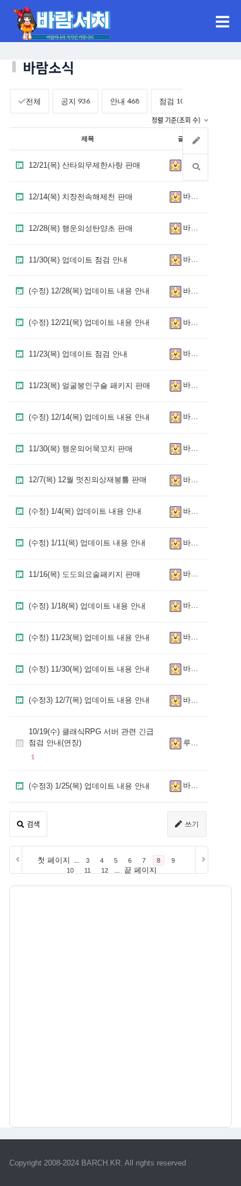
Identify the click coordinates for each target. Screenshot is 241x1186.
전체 (33, 101)
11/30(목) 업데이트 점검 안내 (78, 259)
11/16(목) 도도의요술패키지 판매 (84, 574)
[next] (201, 859)
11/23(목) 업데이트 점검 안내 (78, 354)
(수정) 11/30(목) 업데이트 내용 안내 (89, 669)
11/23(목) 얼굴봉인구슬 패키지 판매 (89, 385)
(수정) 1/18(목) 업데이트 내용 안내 (87, 605)
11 (87, 870)
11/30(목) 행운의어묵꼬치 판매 (81, 448)
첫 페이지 (53, 860)
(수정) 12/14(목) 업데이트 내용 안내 (89, 417)
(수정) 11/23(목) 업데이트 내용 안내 (89, 637)
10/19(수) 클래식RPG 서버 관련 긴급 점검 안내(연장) (91, 737)
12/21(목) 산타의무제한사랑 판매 (84, 165)
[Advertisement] (120, 1006)
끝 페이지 (140, 870)
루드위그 (194, 742)
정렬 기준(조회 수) (177, 121)
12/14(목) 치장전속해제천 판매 (81, 196)
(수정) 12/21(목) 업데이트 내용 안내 (89, 322)
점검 (175, 101)
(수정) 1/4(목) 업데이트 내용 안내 (85, 511)
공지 (75, 101)
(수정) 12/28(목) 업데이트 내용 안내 (89, 290)
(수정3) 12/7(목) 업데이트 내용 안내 (89, 700)
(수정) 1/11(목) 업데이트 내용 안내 (87, 542)
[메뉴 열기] (222, 21)
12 (104, 870)
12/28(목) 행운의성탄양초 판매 (81, 228)
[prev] (16, 859)
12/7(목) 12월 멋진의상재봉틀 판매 (88, 479)
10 (70, 870)
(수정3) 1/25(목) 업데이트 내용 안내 (89, 786)
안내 (124, 101)
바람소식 (194, 196)
